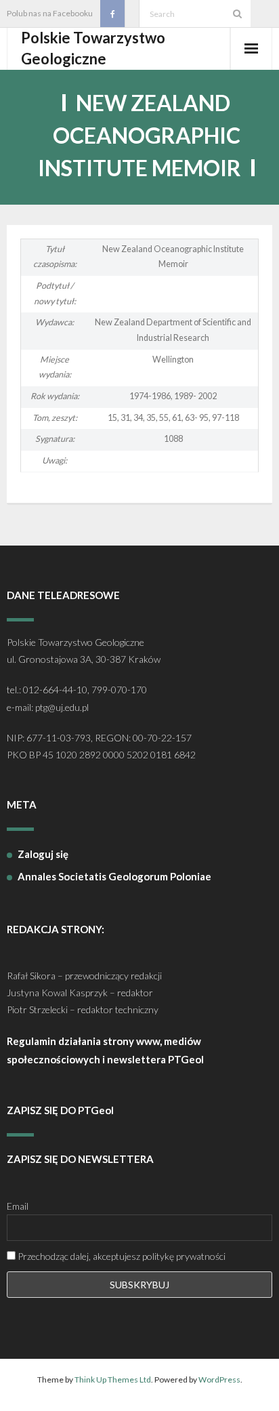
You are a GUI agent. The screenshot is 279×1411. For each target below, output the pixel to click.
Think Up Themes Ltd (112, 1379)
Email (17, 1206)
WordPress (219, 1379)
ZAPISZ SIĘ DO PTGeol (60, 1110)
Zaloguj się (43, 854)
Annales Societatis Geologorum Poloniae (114, 876)
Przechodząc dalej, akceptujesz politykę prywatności (121, 1256)
